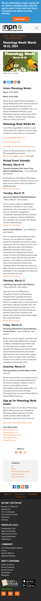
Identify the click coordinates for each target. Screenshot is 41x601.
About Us (8, 494)
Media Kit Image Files (11, 142)
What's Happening (18, 36)
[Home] (12, 28)
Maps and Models (8, 531)
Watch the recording (11, 189)
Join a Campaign (8, 512)
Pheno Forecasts (7, 567)
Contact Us (20, 497)
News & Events (7, 570)
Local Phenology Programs (12, 548)
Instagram (22, 156)
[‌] (16, 452)
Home (5, 36)
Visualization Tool (8, 528)
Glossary (4, 520)
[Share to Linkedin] (11, 82)
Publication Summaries (20, 471)
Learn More (20, 19)
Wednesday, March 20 (12, 435)
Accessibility (32, 494)
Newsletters (6, 572)
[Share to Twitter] (8, 82)
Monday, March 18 (10, 430)
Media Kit (5, 575)
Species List (5, 509)
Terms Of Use (19, 494)
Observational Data (9, 534)
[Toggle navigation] (37, 28)
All (12, 466)
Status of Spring (7, 565)
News (13, 469)
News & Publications (14, 38)
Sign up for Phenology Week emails (17, 423)
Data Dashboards (8, 536)
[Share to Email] (15, 82)
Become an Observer (9, 507)
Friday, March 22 (9, 440)
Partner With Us (7, 553)
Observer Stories (17, 477)
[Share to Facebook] (4, 82)
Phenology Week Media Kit (14, 137)
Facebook (10, 156)
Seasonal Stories (17, 474)
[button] (9, 582)
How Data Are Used (9, 514)
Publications (6, 539)
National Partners (8, 556)
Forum (4, 550)
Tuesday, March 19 (10, 432)
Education (5, 517)
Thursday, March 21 (11, 438)
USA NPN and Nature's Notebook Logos (19, 146)
